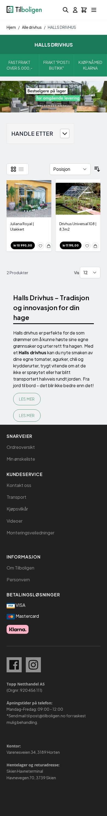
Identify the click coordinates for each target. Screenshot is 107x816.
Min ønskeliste (21, 459)
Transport (16, 497)
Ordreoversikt (21, 447)
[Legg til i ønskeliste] (40, 245)
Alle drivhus (32, 27)
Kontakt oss (19, 485)
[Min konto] (75, 10)
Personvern (18, 579)
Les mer (27, 398)
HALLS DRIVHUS (62, 27)
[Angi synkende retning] (97, 169)
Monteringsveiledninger (30, 533)
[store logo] (24, 10)
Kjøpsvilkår (17, 509)
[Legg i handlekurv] (48, 245)
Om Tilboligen (20, 568)
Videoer (14, 521)
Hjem (11, 27)
